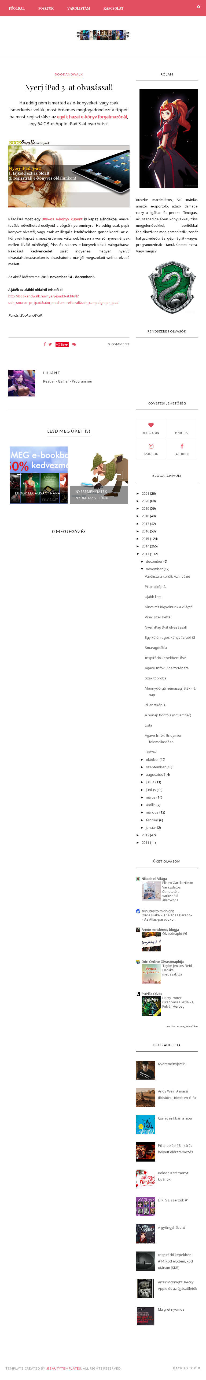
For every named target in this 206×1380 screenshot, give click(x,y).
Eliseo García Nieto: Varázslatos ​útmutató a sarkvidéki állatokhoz (177, 891)
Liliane (51, 372)
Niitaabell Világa (154, 878)
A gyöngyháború (171, 1227)
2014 (146, 546)
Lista (148, 725)
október (153, 759)
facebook (182, 454)
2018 (146, 515)
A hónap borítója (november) (168, 715)
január (151, 827)
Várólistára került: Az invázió (167, 576)
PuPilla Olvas (152, 993)
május (151, 797)
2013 (146, 553)
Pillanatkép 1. (155, 704)
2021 (146, 493)
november (155, 568)
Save (64, 344)
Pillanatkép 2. (155, 586)
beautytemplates (64, 1368)
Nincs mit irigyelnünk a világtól (169, 606)
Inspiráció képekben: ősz (165, 657)
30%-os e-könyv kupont (62, 219)
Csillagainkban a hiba (175, 1118)
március (152, 812)
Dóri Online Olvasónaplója (163, 961)
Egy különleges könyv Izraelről (170, 637)
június (151, 789)
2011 (146, 842)
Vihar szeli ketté (158, 617)
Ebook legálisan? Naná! (38, 493)
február (152, 820)
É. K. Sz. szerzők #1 (173, 1200)
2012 (146, 835)
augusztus (155, 774)
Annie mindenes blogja (160, 929)
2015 (146, 538)
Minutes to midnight (158, 911)
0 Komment (119, 344)
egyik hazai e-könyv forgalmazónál (92, 117)
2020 (146, 500)
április (151, 804)
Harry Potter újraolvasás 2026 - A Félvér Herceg (178, 1002)
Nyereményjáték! (172, 1063)
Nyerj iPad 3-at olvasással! (166, 627)
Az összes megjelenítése (182, 1026)
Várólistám (78, 8)
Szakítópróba (155, 678)
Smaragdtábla (156, 647)
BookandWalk (69, 74)
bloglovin (151, 433)
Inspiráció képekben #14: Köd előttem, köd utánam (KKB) (175, 1261)
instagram (151, 454)
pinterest (182, 433)
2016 (146, 531)
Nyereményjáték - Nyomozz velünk (92, 494)
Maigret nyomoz (171, 1309)
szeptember (156, 767)
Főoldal (17, 8)
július (150, 782)
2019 (146, 508)
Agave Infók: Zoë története (167, 668)
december (154, 561)
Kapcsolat (113, 8)
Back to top (185, 1368)
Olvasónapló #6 (174, 933)
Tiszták (151, 752)
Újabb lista (153, 596)
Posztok (46, 8)
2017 (146, 523)
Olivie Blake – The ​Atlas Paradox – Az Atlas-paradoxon (167, 917)
